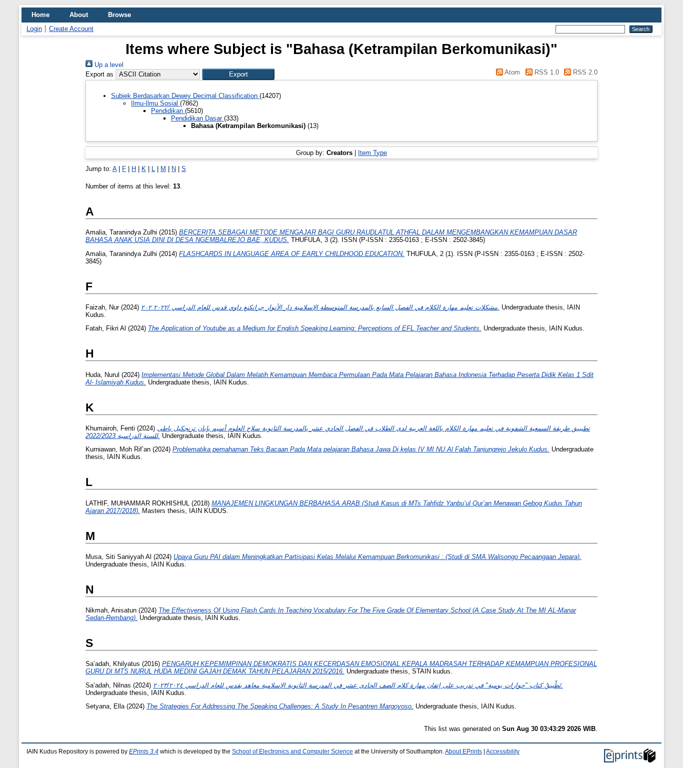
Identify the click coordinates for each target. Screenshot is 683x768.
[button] (238, 74)
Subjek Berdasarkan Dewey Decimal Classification (185, 96)
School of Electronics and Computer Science (292, 751)
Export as (100, 74)
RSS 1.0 (545, 72)
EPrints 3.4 (143, 751)
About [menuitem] (79, 14)
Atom (511, 72)
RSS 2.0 (584, 72)
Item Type (372, 152)
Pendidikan (168, 110)
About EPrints (463, 751)
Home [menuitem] (41, 14)
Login (34, 28)
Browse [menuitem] (119, 14)
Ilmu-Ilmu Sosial (155, 103)
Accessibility (503, 751)
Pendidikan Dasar (197, 118)
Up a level (108, 64)
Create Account (71, 28)
